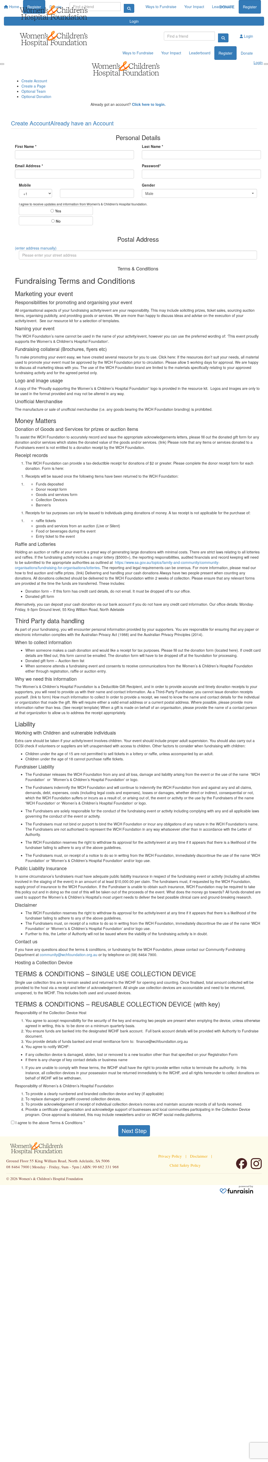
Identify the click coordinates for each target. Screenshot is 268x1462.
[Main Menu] (2, 64)
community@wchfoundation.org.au (68, 954)
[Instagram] (256, 1163)
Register (250, 6)
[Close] (266, 64)
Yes (57, 210)
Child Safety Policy (185, 1165)
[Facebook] (241, 1163)
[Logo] (62, 13)
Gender (148, 185)
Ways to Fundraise (137, 52)
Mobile (25, 185)
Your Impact (171, 52)
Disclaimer (199, 1156)
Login (248, 36)
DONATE (227, 6)
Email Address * (29, 165)
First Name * (25, 146)
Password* (151, 165)
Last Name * (152, 146)
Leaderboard (199, 52)
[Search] (223, 37)
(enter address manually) (36, 248)
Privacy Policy (170, 1156)
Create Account (34, 80)
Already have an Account (82, 123)
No (58, 221)
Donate (247, 53)
